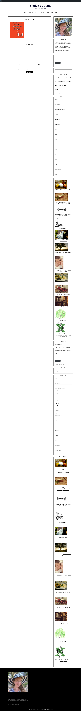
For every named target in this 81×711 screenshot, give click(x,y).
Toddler (56, 161)
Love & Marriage (58, 126)
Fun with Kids (57, 122)
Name (19, 64)
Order (56, 139)
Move (48, 12)
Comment (29, 49)
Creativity (56, 114)
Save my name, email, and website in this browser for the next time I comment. (29, 69)
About (25, 12)
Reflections (57, 151)
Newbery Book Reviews (59, 136)
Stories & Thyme (40, 5)
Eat (35, 12)
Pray (52, 12)
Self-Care (56, 156)
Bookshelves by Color (65, 306)
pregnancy (57, 146)
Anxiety (56, 99)
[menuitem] (1, 1)
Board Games (57, 104)
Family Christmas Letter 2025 (60, 85)
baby (55, 102)
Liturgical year (57, 124)
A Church (65, 228)
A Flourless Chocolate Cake (65, 294)
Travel (56, 164)
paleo (56, 141)
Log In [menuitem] (3, 0)
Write (56, 174)
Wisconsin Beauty (58, 171)
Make (56, 129)
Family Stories (57, 119)
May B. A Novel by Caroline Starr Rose (63, 538)
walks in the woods (58, 169)
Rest (55, 154)
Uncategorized (57, 166)
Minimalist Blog (43, 709)
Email (39, 64)
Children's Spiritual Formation (60, 109)
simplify (56, 159)
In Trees (64, 320)
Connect (30, 12)
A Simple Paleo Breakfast (65, 282)
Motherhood (41, 12)
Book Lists (57, 106)
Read (56, 12)
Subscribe (57, 62)
